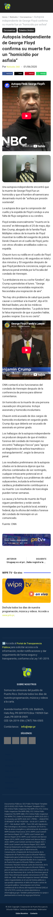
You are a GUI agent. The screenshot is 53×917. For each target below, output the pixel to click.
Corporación (11, 788)
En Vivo (9, 760)
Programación (12, 777)
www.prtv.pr (8, 615)
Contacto (33, 913)
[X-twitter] (23, 740)
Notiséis (14, 17)
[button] (48, 6)
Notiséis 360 (13, 66)
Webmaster (42, 910)
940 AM (9, 771)
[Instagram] (15, 740)
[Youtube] (32, 740)
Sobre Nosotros (22, 913)
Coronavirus (26, 17)
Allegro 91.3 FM (13, 765)
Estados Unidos (26, 30)
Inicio (4, 17)
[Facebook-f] (7, 740)
